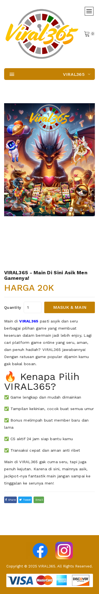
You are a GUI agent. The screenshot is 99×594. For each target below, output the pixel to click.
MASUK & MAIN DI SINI (69, 309)
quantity (12, 307)
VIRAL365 (28, 321)
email (39, 499)
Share (11, 499)
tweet (26, 499)
